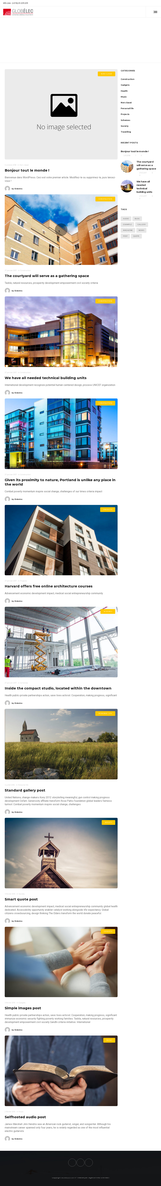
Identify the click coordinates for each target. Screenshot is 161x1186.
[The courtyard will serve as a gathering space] (61, 229)
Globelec (17, 189)
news (141, 230)
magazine (128, 230)
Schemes (125, 120)
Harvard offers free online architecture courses (48, 586)
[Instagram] (156, 3)
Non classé (126, 102)
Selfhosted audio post (25, 1117)
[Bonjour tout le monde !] (61, 114)
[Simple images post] (61, 962)
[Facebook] (154, 3)
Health (124, 91)
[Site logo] (18, 11)
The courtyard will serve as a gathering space (47, 276)
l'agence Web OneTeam (98, 1177)
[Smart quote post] (61, 853)
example (127, 224)
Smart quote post (21, 899)
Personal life (127, 108)
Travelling (126, 132)
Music (124, 97)
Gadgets (125, 85)
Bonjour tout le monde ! (27, 170)
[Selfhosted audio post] (61, 1071)
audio (126, 219)
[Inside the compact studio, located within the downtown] (61, 642)
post (125, 236)
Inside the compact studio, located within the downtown (58, 688)
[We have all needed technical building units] (61, 331)
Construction (127, 79)
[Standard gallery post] (61, 744)
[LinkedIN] (158, 3)
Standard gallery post (25, 790)
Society (124, 126)
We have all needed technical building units (45, 378)
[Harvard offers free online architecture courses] (61, 540)
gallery (142, 224)
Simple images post (23, 1008)
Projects (125, 114)
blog (137, 219)
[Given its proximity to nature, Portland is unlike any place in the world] (61, 433)
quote (136, 236)
